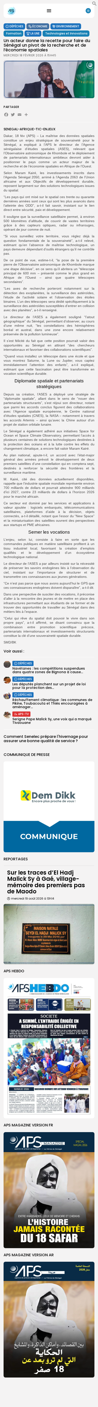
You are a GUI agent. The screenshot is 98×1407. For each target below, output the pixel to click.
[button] (94, 4)
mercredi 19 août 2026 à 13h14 (32, 898)
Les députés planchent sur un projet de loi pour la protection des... (49, 686)
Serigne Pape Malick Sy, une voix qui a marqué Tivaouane (52, 721)
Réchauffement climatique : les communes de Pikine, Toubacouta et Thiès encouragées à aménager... (52, 703)
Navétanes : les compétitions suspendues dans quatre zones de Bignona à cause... (48, 670)
